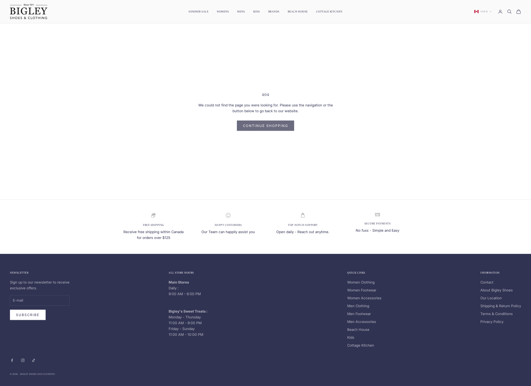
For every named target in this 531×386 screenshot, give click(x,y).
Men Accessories (361, 322)
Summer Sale (198, 11)
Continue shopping (265, 126)
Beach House (298, 11)
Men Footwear (359, 314)
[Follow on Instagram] (23, 360)
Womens (223, 11)
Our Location (491, 298)
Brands (273, 11)
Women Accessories (364, 298)
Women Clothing (361, 282)
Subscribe (28, 315)
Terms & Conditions (496, 314)
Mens (241, 11)
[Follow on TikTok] (34, 360)
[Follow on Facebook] (12, 360)
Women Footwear (361, 290)
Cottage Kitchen (329, 11)
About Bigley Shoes (496, 290)
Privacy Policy (491, 322)
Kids (256, 11)
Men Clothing (358, 306)
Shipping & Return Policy (500, 306)
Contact (486, 282)
